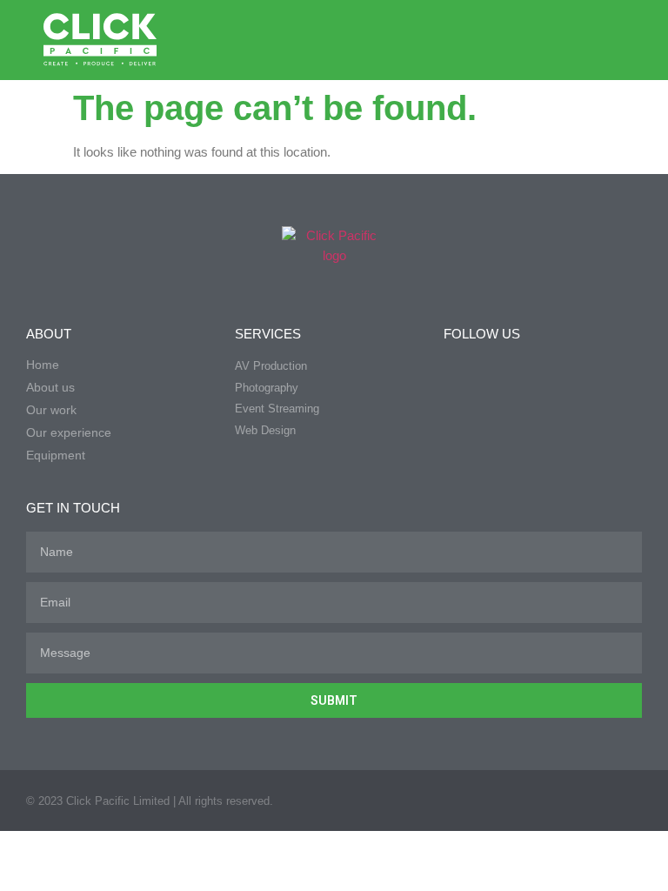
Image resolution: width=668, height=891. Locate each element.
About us (50, 387)
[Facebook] (472, 40)
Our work (51, 410)
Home (42, 365)
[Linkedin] (507, 40)
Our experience (68, 432)
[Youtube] (541, 40)
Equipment (55, 455)
